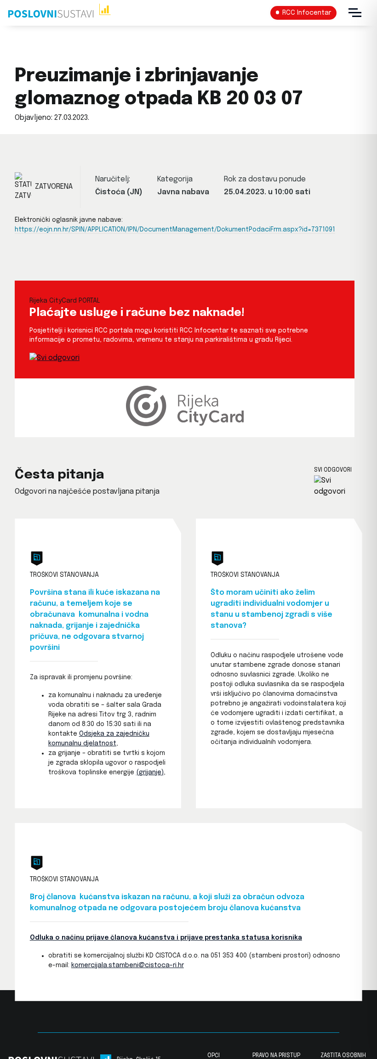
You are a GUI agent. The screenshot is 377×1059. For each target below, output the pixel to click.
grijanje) (151, 772)
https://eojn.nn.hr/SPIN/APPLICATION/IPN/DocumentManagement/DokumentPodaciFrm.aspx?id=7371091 (175, 229)
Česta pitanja (59, 475)
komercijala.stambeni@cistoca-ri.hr (127, 965)
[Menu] (355, 13)
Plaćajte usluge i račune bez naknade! (137, 313)
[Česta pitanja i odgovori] (338, 486)
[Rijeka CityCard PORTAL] (54, 358)
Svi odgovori (333, 470)
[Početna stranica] (59, 13)
